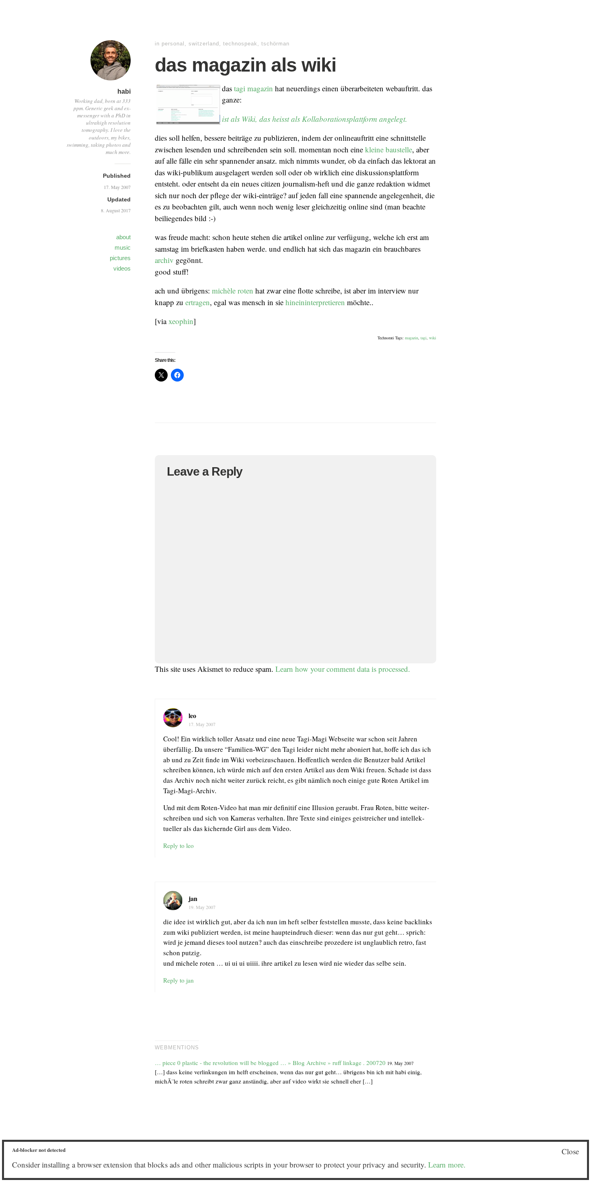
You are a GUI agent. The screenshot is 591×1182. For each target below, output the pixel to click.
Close (570, 1151)
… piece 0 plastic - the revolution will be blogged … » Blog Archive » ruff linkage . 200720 (270, 1063)
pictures (120, 257)
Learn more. (447, 1164)
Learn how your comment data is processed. (342, 669)
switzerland (204, 44)
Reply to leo (178, 845)
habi (124, 91)
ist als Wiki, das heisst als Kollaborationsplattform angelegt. (314, 119)
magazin (260, 88)
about (123, 237)
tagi (239, 88)
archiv (164, 260)
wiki (432, 338)
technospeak (240, 44)
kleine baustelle (388, 149)
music (123, 247)
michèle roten (232, 290)
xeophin (180, 321)
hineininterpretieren (315, 302)
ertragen (197, 302)
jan (193, 898)
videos (122, 268)
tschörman (275, 44)
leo (192, 715)
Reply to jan (178, 980)
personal (173, 44)
